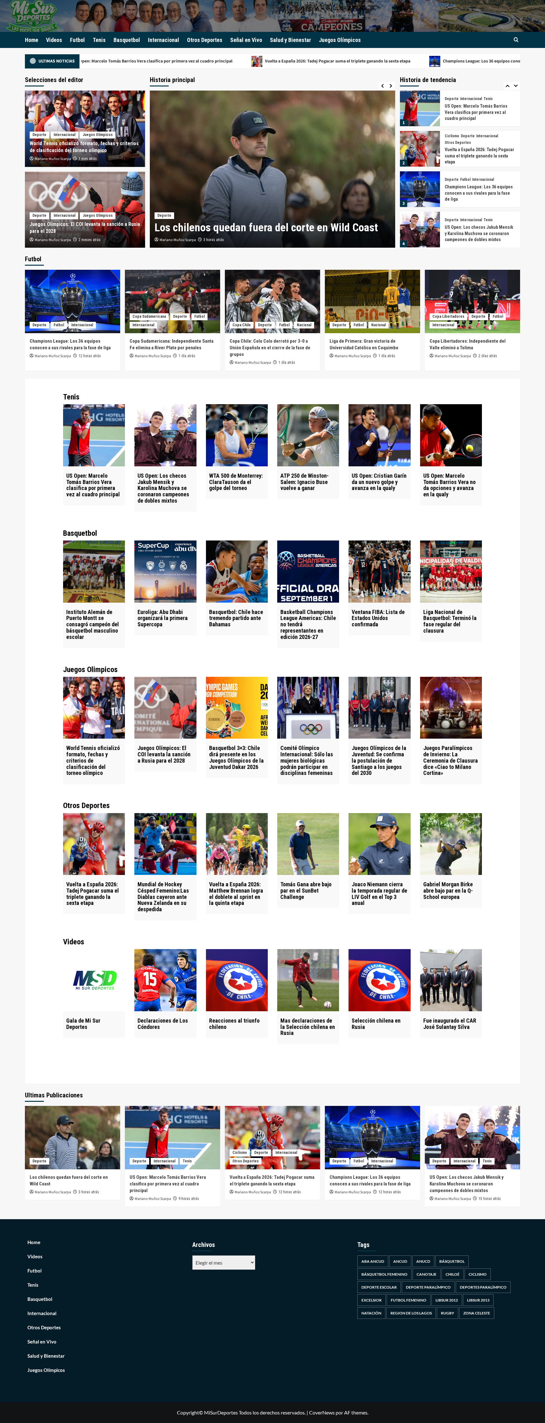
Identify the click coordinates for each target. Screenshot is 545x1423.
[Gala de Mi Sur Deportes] (94, 980)
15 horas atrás (489, 1198)
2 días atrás (487, 356)
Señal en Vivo (246, 40)
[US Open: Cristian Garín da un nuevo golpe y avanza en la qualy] (379, 435)
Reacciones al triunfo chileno (234, 1023)
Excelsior (371, 1300)
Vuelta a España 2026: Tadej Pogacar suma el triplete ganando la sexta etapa (224, 61)
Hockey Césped (473, 217)
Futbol (77, 40)
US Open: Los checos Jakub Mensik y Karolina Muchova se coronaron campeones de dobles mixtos (479, 193)
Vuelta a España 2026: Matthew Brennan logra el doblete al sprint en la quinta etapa (236, 893)
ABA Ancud (372, 1261)
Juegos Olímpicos (340, 40)
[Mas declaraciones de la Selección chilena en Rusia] (308, 980)
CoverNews (322, 1412)
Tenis (99, 40)
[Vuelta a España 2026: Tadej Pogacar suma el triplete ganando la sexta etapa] (420, 108)
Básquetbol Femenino (384, 1274)
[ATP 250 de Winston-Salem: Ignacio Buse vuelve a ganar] (308, 435)
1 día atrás (187, 356)
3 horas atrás (89, 1192)
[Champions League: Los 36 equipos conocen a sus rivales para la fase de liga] (420, 149)
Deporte (164, 201)
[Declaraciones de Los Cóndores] (165, 980)
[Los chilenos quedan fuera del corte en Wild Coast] (72, 1137)
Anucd (423, 1261)
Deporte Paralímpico (428, 1287)
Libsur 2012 (447, 1300)
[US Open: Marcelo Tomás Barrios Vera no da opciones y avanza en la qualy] (451, 435)
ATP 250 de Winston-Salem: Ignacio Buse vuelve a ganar (304, 482)
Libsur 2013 (478, 1300)
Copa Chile (241, 325)
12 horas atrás (90, 356)
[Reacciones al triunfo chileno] (237, 980)
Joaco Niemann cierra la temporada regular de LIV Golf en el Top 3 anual (379, 893)
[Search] (516, 39)
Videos (54, 40)
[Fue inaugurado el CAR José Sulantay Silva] (451, 980)
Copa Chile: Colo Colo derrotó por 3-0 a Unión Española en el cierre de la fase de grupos (270, 347)
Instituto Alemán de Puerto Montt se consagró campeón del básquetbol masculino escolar (92, 624)
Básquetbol (452, 1261)
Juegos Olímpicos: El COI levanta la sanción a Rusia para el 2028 (164, 754)
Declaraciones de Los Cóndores (163, 1023)
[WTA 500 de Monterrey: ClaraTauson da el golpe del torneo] (237, 435)
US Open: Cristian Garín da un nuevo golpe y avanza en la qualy (379, 482)
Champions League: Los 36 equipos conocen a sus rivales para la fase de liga (402, 61)
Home (31, 40)
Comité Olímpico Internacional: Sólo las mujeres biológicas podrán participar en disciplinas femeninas (306, 760)
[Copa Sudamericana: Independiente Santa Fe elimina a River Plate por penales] (172, 301)
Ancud (400, 1261)
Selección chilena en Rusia (376, 1023)
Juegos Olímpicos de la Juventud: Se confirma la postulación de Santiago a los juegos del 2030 (379, 760)
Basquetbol (127, 40)
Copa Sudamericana (149, 316)
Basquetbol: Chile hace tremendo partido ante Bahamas (236, 618)
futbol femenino (408, 1300)
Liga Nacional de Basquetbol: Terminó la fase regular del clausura (450, 621)
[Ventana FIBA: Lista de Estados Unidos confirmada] (379, 571)
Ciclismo (452, 95)
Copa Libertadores (448, 316)
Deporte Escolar (379, 1287)
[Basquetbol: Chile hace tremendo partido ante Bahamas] (237, 571)
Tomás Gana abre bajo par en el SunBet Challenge (305, 890)
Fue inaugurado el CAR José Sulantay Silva (449, 1023)
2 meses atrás (90, 240)
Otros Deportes (204, 40)
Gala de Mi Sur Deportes (83, 1023)
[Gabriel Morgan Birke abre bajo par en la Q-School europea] (451, 844)
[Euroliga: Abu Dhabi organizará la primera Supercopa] (165, 571)
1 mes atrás (88, 158)
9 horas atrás (213, 240)
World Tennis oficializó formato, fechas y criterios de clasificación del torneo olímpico (93, 760)
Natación (371, 1313)
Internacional (163, 40)
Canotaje (427, 1274)
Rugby (447, 1313)
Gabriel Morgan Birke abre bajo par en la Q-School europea (448, 890)
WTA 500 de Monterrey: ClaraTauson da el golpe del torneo (236, 482)
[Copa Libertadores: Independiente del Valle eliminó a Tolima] (472, 301)
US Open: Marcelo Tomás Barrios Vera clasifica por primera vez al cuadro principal (93, 485)
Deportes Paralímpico (483, 1287)
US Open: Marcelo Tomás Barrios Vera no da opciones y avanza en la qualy (449, 485)
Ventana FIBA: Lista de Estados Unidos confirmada (378, 618)
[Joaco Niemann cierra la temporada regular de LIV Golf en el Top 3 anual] (379, 844)
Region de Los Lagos (411, 1313)
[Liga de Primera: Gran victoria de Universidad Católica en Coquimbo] (372, 301)
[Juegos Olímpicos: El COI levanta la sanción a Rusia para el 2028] (165, 708)
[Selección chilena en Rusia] (379, 980)
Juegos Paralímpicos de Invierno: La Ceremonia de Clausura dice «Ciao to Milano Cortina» (450, 760)
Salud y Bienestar (290, 40)
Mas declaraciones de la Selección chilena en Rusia (307, 1026)
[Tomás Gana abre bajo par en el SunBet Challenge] (308, 844)
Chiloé (453, 1274)
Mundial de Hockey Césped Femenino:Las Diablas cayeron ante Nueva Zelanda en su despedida (479, 236)
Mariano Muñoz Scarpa (178, 240)
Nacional (304, 325)
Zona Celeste (476, 1313)
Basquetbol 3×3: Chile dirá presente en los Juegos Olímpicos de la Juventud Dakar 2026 (236, 757)
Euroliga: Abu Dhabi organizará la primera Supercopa (163, 618)
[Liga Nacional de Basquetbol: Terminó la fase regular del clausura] (451, 571)
